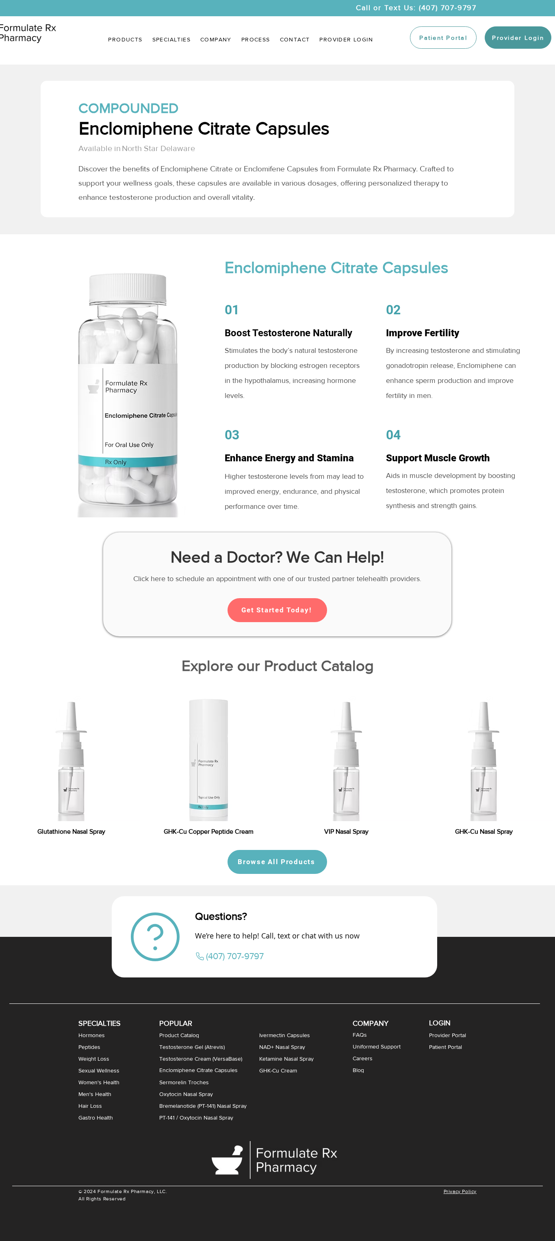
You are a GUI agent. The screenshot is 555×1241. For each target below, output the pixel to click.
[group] (277, 759)
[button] (171, 39)
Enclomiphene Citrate (196, 168)
